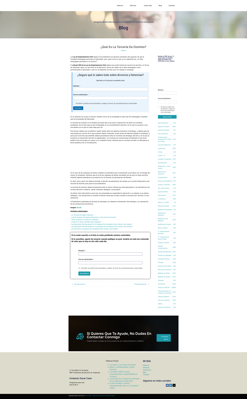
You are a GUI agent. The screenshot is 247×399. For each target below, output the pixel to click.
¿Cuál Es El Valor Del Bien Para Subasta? (86, 222)
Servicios (133, 5)
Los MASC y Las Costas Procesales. (123, 365)
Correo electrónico (81, 95)
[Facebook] (167, 385)
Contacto (172, 5)
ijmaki (79, 207)
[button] (133, 5)
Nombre (76, 86)
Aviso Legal (88, 395)
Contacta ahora (164, 338)
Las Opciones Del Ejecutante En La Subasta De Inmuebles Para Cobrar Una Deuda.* (102, 226)
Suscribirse (78, 108)
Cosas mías (148, 5)
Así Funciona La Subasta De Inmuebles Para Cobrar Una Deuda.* (94, 229)
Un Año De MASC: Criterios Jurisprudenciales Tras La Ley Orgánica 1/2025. (124, 385)
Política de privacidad (98, 395)
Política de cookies (110, 395)
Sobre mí (146, 365)
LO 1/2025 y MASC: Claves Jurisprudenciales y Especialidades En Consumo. (123, 374)
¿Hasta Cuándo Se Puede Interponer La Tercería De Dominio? (93, 217)
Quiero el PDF (167, 117)
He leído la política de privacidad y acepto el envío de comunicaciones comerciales (106, 103)
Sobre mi (120, 5)
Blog (160, 5)
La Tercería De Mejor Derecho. (82, 215)
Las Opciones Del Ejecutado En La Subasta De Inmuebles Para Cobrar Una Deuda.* (101, 224)
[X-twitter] (174, 385)
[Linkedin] (170, 385)
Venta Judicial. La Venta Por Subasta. (85, 220)
